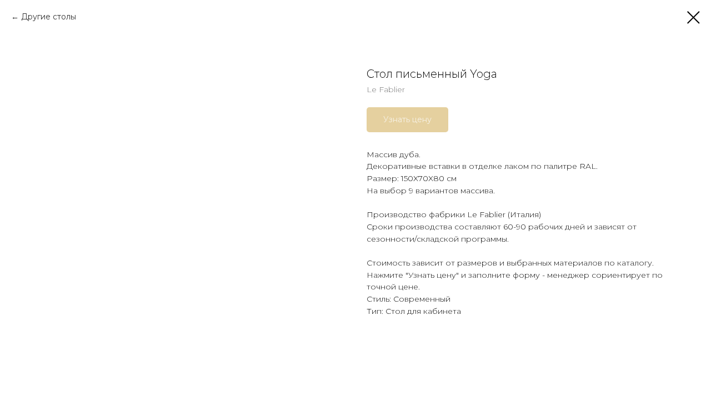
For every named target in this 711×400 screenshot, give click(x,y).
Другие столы (48, 17)
